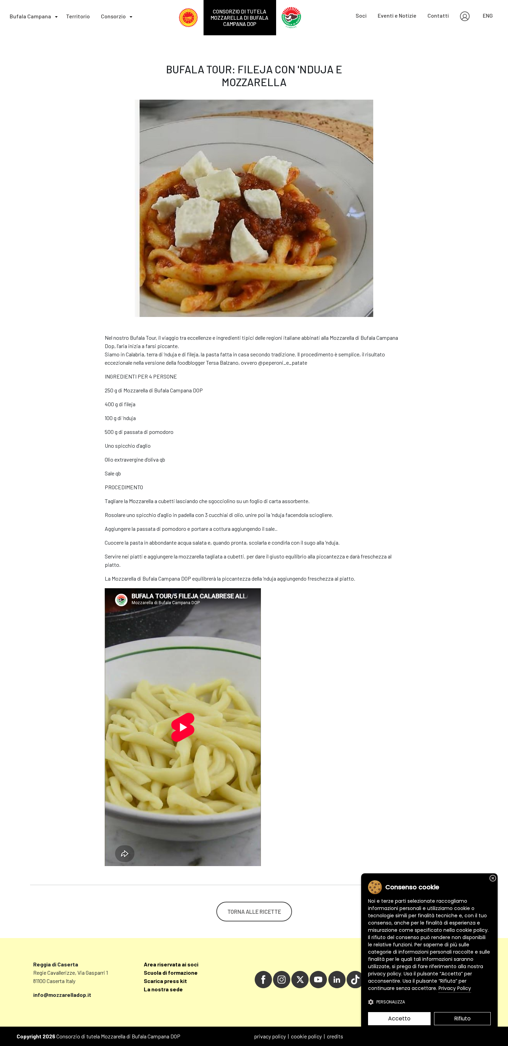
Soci (361, 15)
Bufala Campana (30, 16)
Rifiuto (462, 1018)
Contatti (438, 15)
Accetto (399, 1018)
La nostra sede (163, 989)
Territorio (78, 16)
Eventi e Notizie (397, 15)
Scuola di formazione (171, 972)
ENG (488, 15)
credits (335, 1036)
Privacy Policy (455, 988)
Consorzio (113, 16)
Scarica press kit (165, 980)
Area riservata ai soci (171, 964)
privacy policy (270, 1036)
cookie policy (306, 1036)
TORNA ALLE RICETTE (254, 911)
